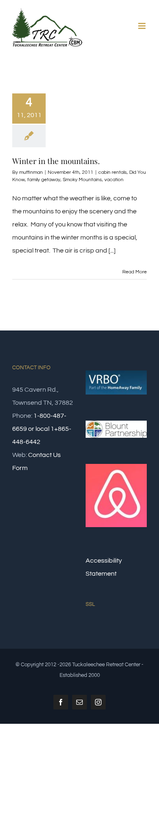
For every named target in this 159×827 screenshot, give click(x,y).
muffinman (31, 172)
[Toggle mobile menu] (142, 26)
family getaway (43, 179)
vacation (114, 179)
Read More (134, 272)
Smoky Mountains (82, 179)
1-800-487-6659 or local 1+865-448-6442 (41, 428)
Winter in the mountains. (56, 160)
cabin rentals (112, 172)
